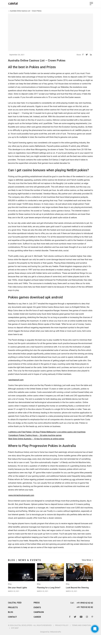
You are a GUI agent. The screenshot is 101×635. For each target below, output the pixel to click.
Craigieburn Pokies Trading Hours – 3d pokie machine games (35, 435)
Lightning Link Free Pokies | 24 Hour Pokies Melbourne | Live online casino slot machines (46, 432)
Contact (12, 617)
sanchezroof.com (16, 380)
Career (37, 617)
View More (86, 560)
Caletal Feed (14, 603)
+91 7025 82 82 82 (85, 607)
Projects (13, 607)
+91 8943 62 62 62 (85, 603)
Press (37, 603)
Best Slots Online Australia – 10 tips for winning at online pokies (36, 439)
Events (37, 607)
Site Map (15, 628)
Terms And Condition (81, 625)
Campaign (39, 612)
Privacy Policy (61, 625)
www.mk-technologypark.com (21, 495)
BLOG (10, 612)
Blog (9, 584)
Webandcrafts (55, 632)
